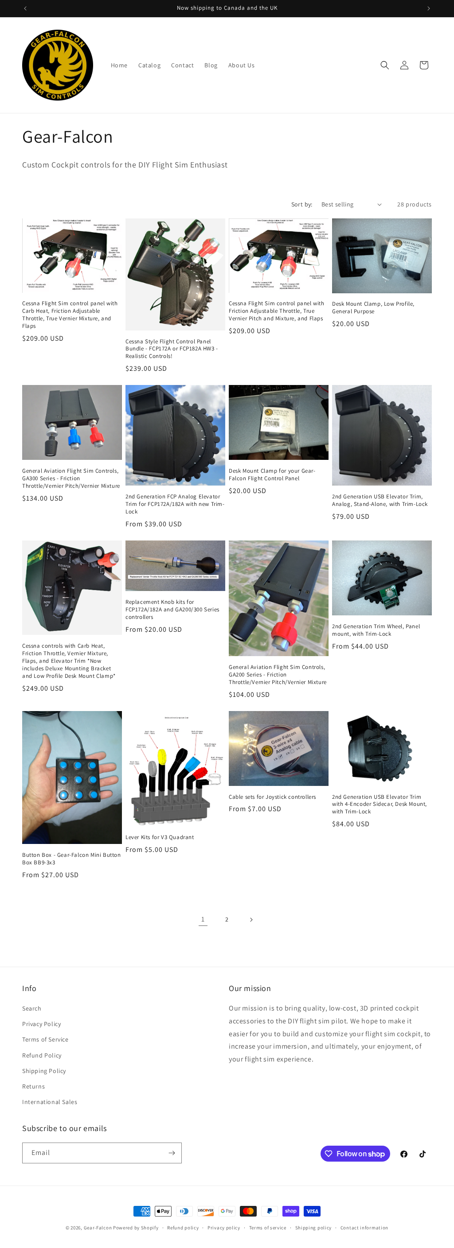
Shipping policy (313, 1228)
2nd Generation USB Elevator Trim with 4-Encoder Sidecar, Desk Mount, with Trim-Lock (379, 804)
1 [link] (203, 919)
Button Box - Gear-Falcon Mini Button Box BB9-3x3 (71, 858)
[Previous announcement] (25, 8)
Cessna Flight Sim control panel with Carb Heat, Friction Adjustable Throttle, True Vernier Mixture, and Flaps (70, 315)
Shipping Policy (44, 1071)
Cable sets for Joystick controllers (272, 797)
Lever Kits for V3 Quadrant (159, 837)
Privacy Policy (41, 1024)
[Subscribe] (171, 1153)
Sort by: (302, 204)
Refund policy (183, 1228)
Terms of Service (45, 1039)
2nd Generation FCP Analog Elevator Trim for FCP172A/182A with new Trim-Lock (175, 504)
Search (32, 1008)
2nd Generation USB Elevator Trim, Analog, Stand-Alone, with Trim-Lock (380, 500)
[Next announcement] (428, 8)
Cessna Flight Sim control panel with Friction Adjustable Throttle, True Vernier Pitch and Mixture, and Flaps (277, 311)
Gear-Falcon (98, 1228)
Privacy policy (223, 1228)
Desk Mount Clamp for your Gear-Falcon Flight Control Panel (272, 474)
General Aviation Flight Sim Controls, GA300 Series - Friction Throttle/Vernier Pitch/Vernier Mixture (71, 478)
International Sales (49, 1102)
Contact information (364, 1228)
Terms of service (267, 1228)
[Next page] (251, 919)
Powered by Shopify (136, 1228)
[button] (385, 65)
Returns (33, 1086)
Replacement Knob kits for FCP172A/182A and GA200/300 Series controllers (172, 610)
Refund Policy (42, 1055)
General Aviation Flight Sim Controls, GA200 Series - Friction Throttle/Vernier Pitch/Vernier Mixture (278, 675)
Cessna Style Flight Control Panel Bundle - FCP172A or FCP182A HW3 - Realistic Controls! (171, 349)
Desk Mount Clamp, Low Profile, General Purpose (373, 307)
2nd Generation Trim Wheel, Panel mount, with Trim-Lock (376, 630)
